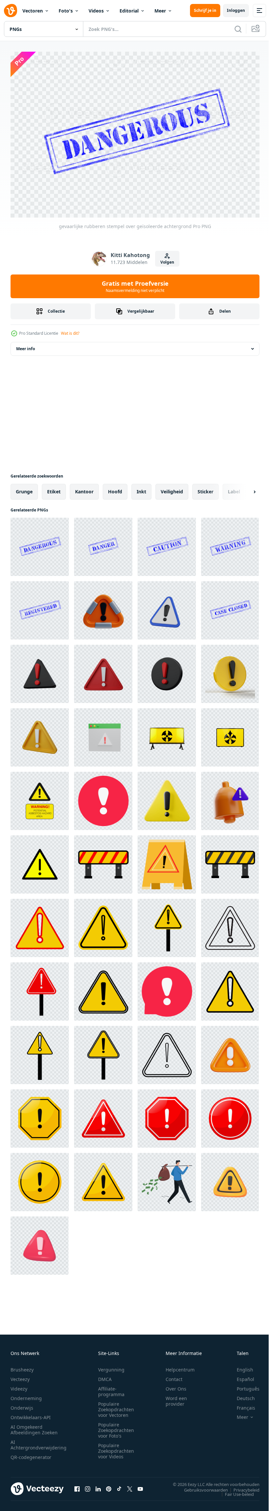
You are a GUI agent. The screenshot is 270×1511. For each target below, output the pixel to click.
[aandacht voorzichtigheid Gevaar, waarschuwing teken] (40, 861)
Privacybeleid (242, 1486)
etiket (54, 488)
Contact (174, 1376)
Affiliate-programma (111, 1388)
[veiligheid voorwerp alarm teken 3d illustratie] (230, 798)
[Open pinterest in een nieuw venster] (108, 1485)
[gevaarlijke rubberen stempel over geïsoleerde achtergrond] (40, 543)
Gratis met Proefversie (135, 286)
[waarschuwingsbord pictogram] (103, 861)
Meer (160, 11)
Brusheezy (22, 1366)
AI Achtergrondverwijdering (39, 1441)
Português (243, 1385)
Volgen (167, 262)
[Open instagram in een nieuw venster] (87, 1485)
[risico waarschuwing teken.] (40, 1115)
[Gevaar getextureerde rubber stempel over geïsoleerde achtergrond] (103, 543)
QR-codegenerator (31, 1454)
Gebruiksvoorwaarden (201, 1486)
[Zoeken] (238, 29)
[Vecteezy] (10, 10)
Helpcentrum (180, 1366)
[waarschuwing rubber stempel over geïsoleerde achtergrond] (230, 543)
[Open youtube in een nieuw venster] (140, 1485)
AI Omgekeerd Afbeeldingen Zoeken (34, 1426)
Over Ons (176, 1385)
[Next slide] (244, 488)
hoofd (115, 488)
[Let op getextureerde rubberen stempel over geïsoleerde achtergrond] (167, 543)
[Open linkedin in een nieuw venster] (98, 1485)
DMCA (105, 1376)
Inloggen (236, 10)
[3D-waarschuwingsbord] (167, 670)
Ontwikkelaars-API (31, 1414)
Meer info (25, 345)
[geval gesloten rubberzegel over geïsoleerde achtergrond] (230, 607)
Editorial (129, 11)
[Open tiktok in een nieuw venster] (119, 1485)
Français (241, 1404)
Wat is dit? (70, 333)
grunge (24, 488)
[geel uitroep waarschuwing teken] (167, 861)
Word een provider (176, 1398)
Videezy (19, 1385)
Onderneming (26, 1395)
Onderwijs (22, 1404)
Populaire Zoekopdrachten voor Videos (116, 1447)
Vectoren (32, 11)
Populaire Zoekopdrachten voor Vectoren (116, 1406)
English (240, 1366)
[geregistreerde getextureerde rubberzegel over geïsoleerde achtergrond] (40, 607)
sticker (205, 488)
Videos (96, 11)
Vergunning (111, 1366)
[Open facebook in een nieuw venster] (77, 1485)
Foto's (66, 11)
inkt (141, 488)
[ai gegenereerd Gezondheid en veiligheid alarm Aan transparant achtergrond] (167, 734)
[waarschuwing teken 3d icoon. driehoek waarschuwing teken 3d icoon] (103, 607)
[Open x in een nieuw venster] (129, 1485)
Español (240, 1376)
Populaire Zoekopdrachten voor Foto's (116, 1427)
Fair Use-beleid (234, 1491)
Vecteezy (20, 1376)
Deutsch (241, 1395)
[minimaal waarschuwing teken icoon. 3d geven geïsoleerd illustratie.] (167, 607)
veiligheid (172, 488)
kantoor (84, 488)
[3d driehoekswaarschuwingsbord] (40, 670)
